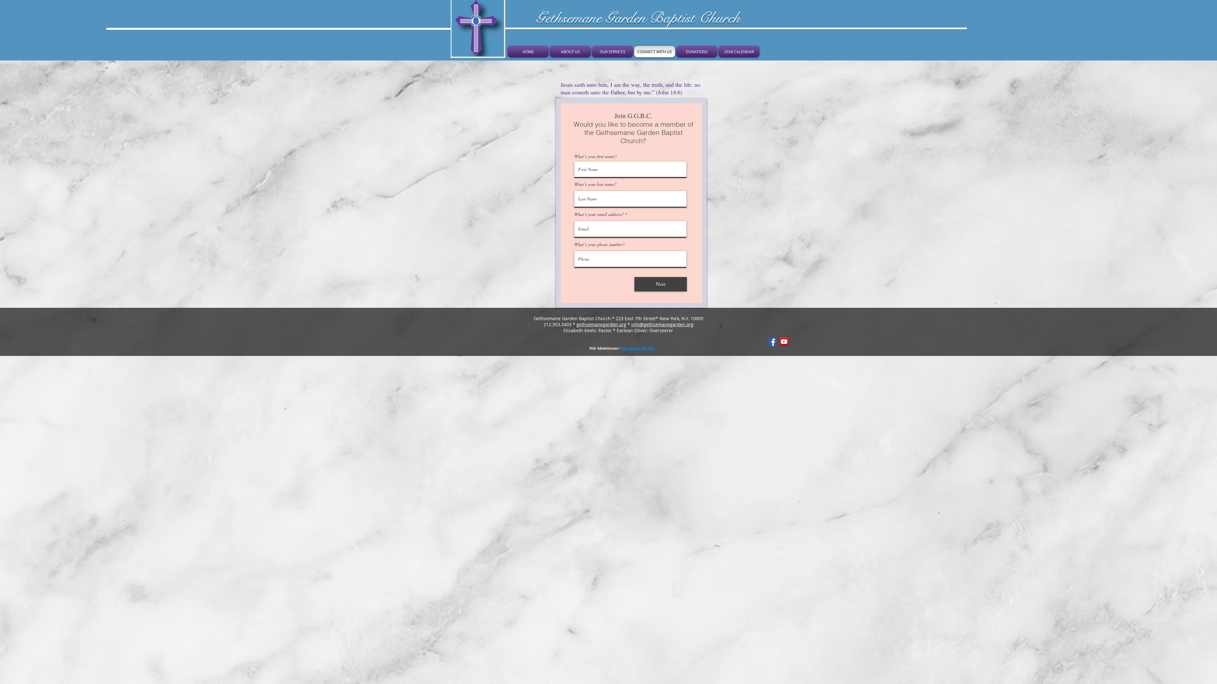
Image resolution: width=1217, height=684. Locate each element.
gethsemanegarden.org (601, 324)
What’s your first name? (595, 156)
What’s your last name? (595, 184)
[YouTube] (784, 341)
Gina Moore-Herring (637, 348)
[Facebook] (772, 341)
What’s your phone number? (599, 244)
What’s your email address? (599, 214)
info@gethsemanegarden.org (662, 324)
